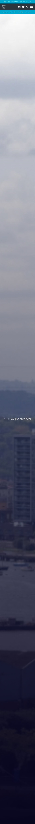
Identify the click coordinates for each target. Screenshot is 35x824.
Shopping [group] (20, 12)
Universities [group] (28, 12)
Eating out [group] (13, 12)
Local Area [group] (5, 12)
